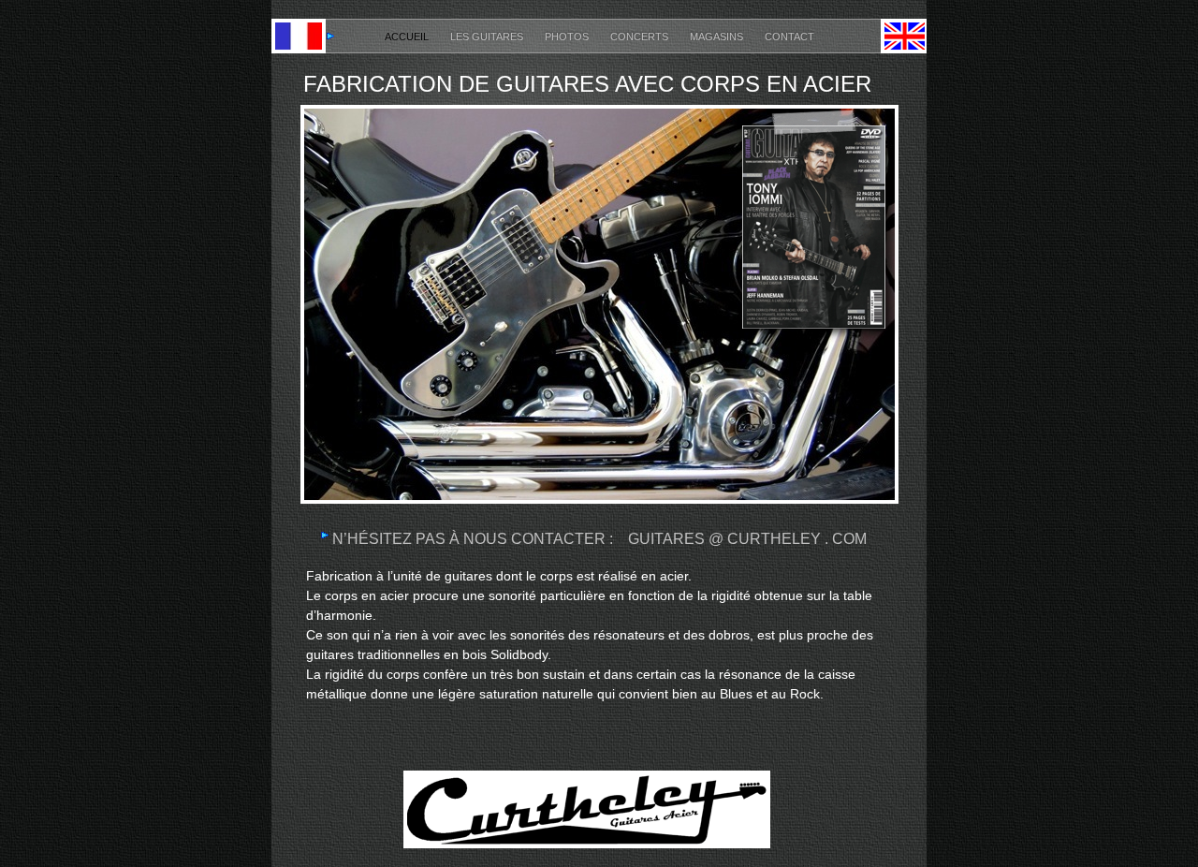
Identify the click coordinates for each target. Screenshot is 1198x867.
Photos (568, 36)
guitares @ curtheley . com (747, 539)
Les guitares (488, 36)
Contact (789, 36)
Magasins (718, 36)
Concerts (640, 36)
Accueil (408, 36)
